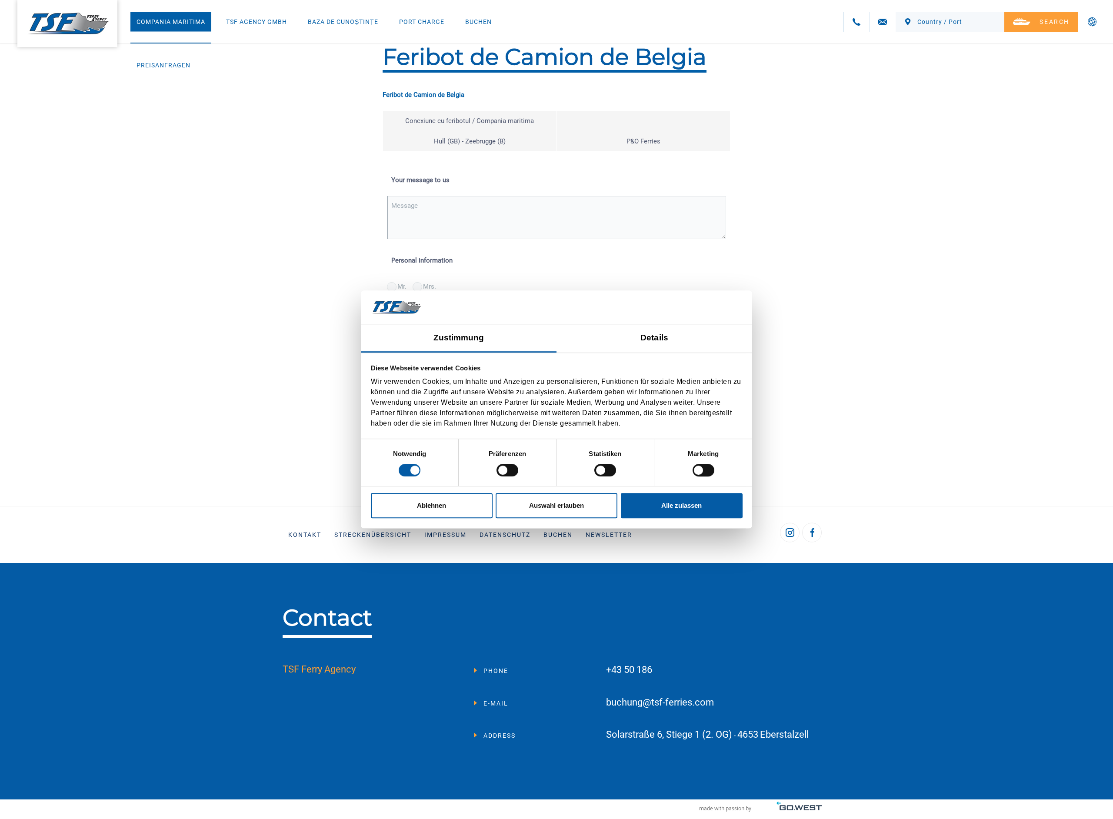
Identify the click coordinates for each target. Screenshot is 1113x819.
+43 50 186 (629, 670)
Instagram (790, 533)
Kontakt (304, 534)
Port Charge (421, 21)
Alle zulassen (681, 505)
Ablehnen (431, 505)
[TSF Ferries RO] (67, 23)
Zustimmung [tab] (458, 337)
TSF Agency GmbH (256, 21)
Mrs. (429, 286)
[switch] (507, 470)
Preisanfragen (163, 65)
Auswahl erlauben (556, 505)
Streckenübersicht (372, 534)
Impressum (445, 534)
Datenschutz (505, 534)
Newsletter (609, 534)
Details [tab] (654, 337)
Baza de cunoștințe (343, 21)
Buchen (478, 21)
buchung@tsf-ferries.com (660, 703)
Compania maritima (171, 21)
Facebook (812, 533)
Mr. (402, 286)
